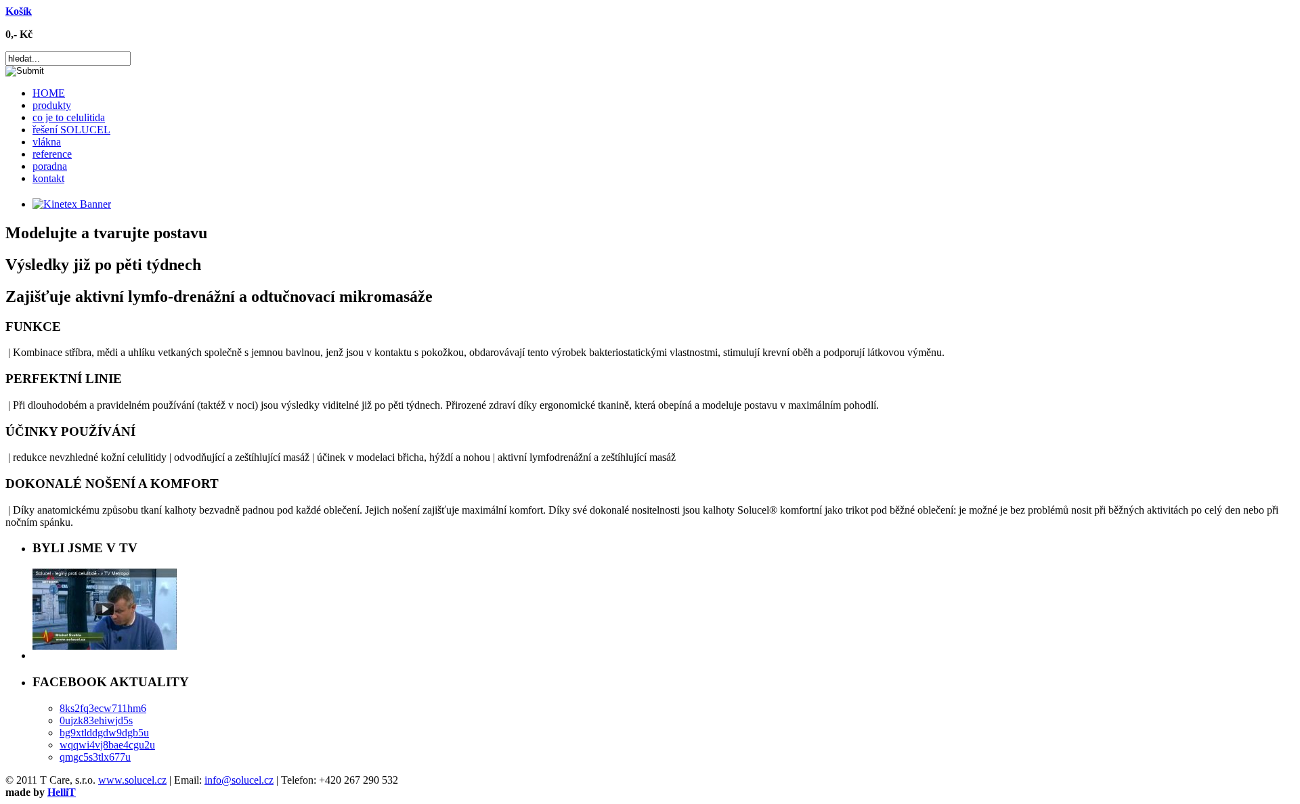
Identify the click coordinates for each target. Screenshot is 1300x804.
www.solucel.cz (132, 780)
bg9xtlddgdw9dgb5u (104, 732)
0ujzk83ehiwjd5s (96, 720)
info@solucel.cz (239, 780)
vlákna (46, 142)
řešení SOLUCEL (71, 129)
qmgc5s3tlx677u (95, 757)
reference (52, 154)
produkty (51, 105)
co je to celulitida (68, 117)
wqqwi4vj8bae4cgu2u (107, 745)
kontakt (48, 178)
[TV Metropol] (104, 646)
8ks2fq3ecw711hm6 (103, 708)
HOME (48, 93)
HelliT (61, 792)
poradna (49, 166)
